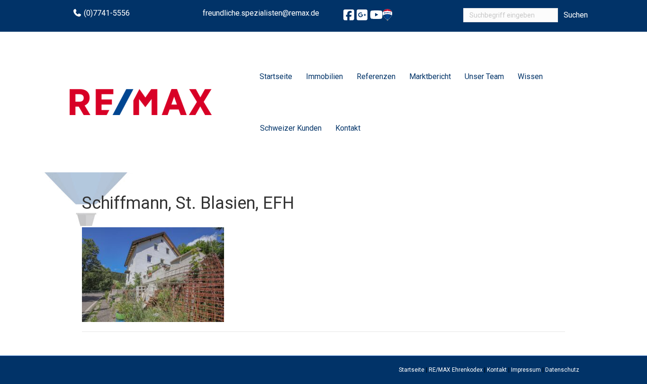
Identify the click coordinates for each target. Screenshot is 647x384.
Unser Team (484, 76)
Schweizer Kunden (291, 128)
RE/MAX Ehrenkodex (456, 369)
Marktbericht (430, 76)
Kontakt (347, 128)
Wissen (530, 76)
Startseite (276, 76)
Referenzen (376, 76)
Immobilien (324, 76)
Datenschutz (562, 369)
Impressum (526, 369)
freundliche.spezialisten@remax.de (261, 13)
